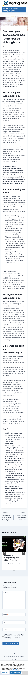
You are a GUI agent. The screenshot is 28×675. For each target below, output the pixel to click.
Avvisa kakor (5, 672)
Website (5, 630)
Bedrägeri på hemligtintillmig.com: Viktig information (12, 557)
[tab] (10, 570)
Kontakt (14, 659)
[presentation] (14, 544)
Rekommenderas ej (7, 28)
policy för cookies (17, 669)
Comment (6, 592)
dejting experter (9, 563)
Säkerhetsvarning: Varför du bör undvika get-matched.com (20, 517)
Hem (14, 653)
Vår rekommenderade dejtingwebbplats (10, 10)
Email (5, 622)
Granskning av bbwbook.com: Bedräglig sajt (6, 516)
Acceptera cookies (15, 672)
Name (5, 614)
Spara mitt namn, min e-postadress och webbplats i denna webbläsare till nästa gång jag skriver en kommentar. (14, 636)
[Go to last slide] (4, 553)
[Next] (23, 553)
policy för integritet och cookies (14, 656)
